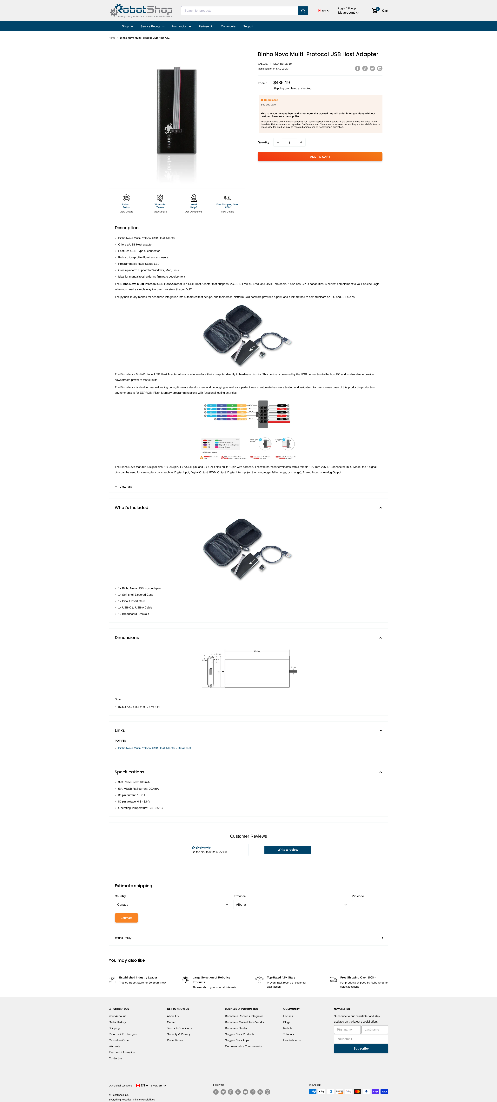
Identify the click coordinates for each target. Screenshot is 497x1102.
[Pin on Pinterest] (365, 68)
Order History (117, 1022)
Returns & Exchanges (123, 1034)
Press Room (175, 1040)
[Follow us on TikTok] (252, 1092)
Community (228, 26)
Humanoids (180, 26)
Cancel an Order (119, 1040)
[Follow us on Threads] (267, 1092)
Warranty (114, 1046)
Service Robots (151, 26)
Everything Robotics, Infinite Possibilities (132, 1099)
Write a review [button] (288, 849)
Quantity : (264, 142)
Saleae (263, 63)
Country (120, 896)
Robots (287, 1028)
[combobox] (239, 10)
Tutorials (288, 1034)
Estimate (126, 917)
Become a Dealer (236, 1028)
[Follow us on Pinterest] (238, 1092)
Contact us (116, 1058)
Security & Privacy (179, 1034)
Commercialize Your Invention (244, 1046)
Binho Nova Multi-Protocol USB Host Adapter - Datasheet (154, 748)
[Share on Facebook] (357, 68)
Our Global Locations (120, 1085)
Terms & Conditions (179, 1028)
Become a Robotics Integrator (244, 1016)
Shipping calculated (285, 88)
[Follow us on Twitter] (223, 1092)
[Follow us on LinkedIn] (260, 1092)
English (157, 1085)
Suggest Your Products (239, 1034)
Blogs (286, 1022)
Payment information (122, 1052)
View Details (126, 211)
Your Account (117, 1016)
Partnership (206, 26)
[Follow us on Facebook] (216, 1092)
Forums (288, 1016)
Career (171, 1022)
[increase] (301, 142)
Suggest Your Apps (237, 1040)
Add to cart (320, 156)
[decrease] (278, 142)
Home (112, 37)
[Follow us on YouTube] (245, 1092)
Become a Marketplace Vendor (244, 1022)
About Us (173, 1016)
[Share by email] (379, 68)
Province (240, 896)
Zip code (358, 896)
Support (248, 26)
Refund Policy (122, 937)
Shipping (114, 1028)
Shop (125, 26)
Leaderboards (292, 1040)
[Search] (303, 10)
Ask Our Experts (193, 211)
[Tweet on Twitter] (372, 68)
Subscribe (361, 1048)
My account (346, 12)
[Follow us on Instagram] (230, 1092)
